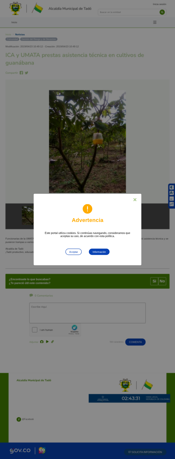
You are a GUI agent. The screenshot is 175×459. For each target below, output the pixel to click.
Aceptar (73, 251)
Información (99, 251)
